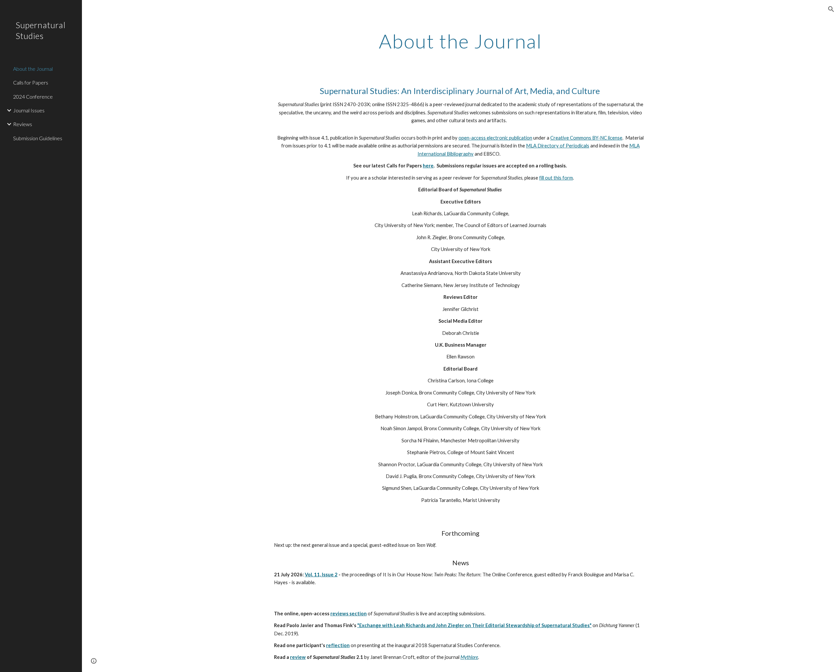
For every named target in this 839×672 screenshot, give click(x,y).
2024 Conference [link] (33, 96)
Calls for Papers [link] (30, 82)
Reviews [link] (22, 124)
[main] (460, 41)
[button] (831, 9)
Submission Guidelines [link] (37, 138)
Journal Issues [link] (29, 110)
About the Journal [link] (33, 69)
